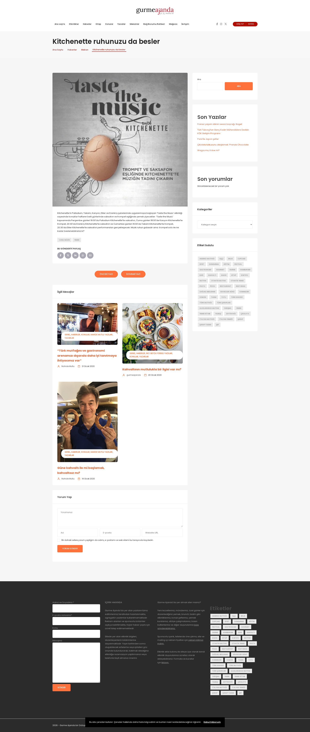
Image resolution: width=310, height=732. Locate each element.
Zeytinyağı (231, 314)
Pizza (212, 286)
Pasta (202, 286)
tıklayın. (165, 662)
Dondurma (214, 264)
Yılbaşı (218, 314)
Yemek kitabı (205, 314)
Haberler (87, 24)
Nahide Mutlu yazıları (102, 334)
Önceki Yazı (106, 274)
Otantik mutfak (218, 281)
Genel (67, 334)
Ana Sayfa (57, 49)
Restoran (240, 286)
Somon (203, 297)
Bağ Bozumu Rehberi (154, 24)
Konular (109, 24)
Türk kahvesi (237, 297)
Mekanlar (134, 24)
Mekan (84, 49)
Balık (230, 259)
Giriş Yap (240, 24)
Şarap (240, 319)
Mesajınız (57, 640)
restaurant (225, 286)
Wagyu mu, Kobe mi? (208, 150)
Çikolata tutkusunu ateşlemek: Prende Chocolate (223, 144)
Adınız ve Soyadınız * (63, 602)
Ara (199, 79)
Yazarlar (121, 24)
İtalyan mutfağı (207, 319)
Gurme (232, 270)
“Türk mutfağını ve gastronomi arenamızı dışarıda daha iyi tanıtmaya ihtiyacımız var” (87, 355)
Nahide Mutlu (68, 366)
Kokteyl (244, 275)
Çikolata (245, 314)
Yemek (76, 240)
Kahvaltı (212, 275)
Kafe (201, 275)
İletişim (185, 24)
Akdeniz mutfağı (207, 259)
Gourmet (220, 270)
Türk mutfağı (206, 303)
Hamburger (245, 270)
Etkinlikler (74, 24)
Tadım (213, 297)
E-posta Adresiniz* (62, 615)
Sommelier (244, 292)
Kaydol (251, 24)
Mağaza (173, 24)
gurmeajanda (134, 375)
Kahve (223, 275)
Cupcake (241, 259)
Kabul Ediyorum (212, 722)
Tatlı (223, 297)
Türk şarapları (224, 303)
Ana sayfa (60, 24)
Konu (55, 627)
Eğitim (226, 264)
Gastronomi (205, 270)
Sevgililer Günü (227, 292)
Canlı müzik (64, 240)
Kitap (98, 24)
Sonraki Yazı (133, 274)
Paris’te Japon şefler (208, 139)
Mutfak (203, 281)
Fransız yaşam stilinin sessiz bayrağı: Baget (219, 124)
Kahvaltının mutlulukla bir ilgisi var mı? (151, 369)
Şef (217, 325)
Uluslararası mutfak (209, 308)
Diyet (202, 264)
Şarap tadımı (205, 325)
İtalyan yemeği (226, 319)
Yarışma (227, 308)
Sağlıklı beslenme (207, 292)
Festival (238, 264)
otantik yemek (237, 281)
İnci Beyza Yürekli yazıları (159, 353)
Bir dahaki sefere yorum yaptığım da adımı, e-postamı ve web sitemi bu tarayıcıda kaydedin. (108, 540)
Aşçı (221, 259)
